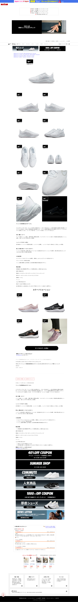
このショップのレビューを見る (50, 527)
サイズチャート (19, 355)
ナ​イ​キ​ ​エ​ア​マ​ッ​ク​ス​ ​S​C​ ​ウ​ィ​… (45, 564)
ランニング (34, 53)
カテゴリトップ (16, 53)
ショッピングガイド (62, 41)
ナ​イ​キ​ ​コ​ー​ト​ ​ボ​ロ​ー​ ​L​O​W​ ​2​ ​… (32, 564)
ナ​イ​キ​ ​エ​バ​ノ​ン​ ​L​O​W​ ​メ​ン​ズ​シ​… (51, 564)
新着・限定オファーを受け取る (50, 41)
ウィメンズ (21, 53)
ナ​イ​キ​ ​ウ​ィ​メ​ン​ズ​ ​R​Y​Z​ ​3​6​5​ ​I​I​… (26, 564)
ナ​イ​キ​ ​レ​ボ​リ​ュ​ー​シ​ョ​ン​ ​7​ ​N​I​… (38, 564)
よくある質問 (68, 41)
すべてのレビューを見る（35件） (50, 526)
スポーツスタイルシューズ (28, 53)
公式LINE (57, 41)
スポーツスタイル (32, 54)
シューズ (20, 54)
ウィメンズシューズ (26, 54)
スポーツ (25, 55)
